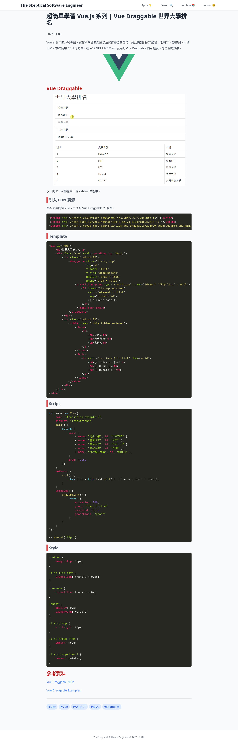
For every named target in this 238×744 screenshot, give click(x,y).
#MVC (95, 707)
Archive (188, 5)
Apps (147, 5)
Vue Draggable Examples (63, 690)
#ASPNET (79, 707)
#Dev (52, 707)
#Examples (111, 707)
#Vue (64, 707)
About (209, 5)
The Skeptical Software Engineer (52, 5)
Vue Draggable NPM (60, 682)
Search (167, 5)
